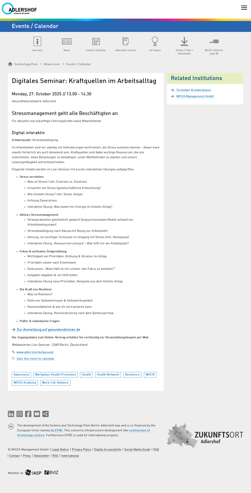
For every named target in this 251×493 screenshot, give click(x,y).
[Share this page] (45, 414)
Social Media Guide (137, 449)
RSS (55, 456)
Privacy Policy (81, 449)
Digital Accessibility (107, 449)
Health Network (108, 374)
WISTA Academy (25, 382)
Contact (14, 456)
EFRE (59, 430)
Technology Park (26, 64)
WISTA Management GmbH (195, 96)
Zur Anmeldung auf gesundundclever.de (48, 329)
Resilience (132, 374)
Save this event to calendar (35, 358)
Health (86, 374)
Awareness (21, 374)
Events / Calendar (78, 64)
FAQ (156, 449)
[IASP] (33, 473)
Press (27, 456)
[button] (11, 414)
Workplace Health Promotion (55, 374)
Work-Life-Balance (55, 382)
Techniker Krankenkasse (193, 90)
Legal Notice (60, 449)
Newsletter (41, 456)
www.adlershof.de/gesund (34, 352)
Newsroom (52, 64)
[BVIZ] (51, 473)
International (70, 456)
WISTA (150, 374)
